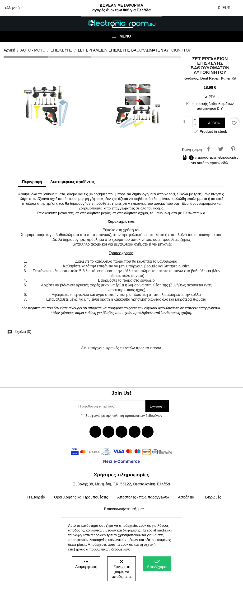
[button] (20, 23)
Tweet (220, 149)
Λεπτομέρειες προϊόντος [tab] (72, 182)
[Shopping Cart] (222, 23)
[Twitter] (108, 432)
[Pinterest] (148, 432)
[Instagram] (134, 432)
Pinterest (233, 149)
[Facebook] (95, 432)
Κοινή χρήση (208, 149)
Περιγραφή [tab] (32, 182)
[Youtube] (121, 432)
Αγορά (213, 123)
